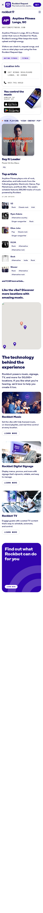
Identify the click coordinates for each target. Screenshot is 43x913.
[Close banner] (3, 5)
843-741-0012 (15, 82)
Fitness (25, 58)
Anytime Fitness (10, 58)
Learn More (10, 433)
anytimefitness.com (13, 27)
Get (37, 4)
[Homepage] (8, 12)
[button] (21, 324)
